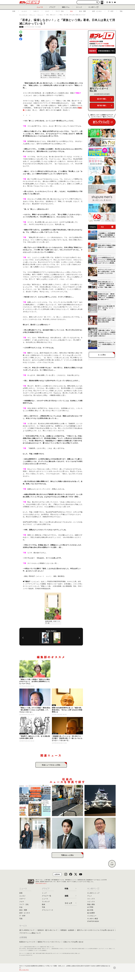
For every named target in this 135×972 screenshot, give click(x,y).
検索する (97, 2)
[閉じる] (114, 968)
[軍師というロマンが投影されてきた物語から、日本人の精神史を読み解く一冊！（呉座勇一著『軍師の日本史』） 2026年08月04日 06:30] (67, 833)
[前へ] (23, 637)
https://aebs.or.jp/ (41, 883)
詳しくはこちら (24, 969)
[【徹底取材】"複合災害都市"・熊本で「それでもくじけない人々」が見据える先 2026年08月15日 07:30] (100, 800)
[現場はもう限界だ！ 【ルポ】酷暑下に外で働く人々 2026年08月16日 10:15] (67, 800)
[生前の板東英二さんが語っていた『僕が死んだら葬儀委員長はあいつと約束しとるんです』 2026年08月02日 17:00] (100, 833)
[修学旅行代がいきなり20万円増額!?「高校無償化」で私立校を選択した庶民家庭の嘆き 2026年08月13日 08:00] (35, 833)
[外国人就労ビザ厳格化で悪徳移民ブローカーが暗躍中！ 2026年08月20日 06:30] (35, 800)
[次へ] (79, 637)
